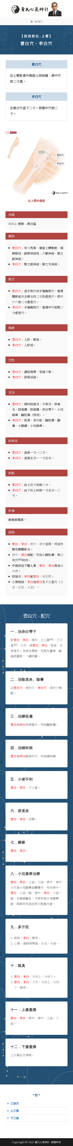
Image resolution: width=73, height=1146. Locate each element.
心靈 (17, 943)
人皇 (30, 587)
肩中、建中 (37, 544)
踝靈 (32, 724)
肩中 (15, 554)
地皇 (21, 587)
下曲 (41, 882)
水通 (53, 943)
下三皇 (14, 1118)
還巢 (53, 645)
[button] (36, 1103)
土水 (13, 1055)
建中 (38, 893)
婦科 (35, 640)
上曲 (32, 882)
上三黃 (14, 1111)
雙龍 (35, 943)
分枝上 (36, 976)
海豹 (45, 576)
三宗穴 (14, 1103)
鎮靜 (26, 943)
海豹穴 (54, 687)
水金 (44, 943)
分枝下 (48, 976)
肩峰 (17, 938)
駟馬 (35, 938)
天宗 (23, 645)
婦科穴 (30, 687)
